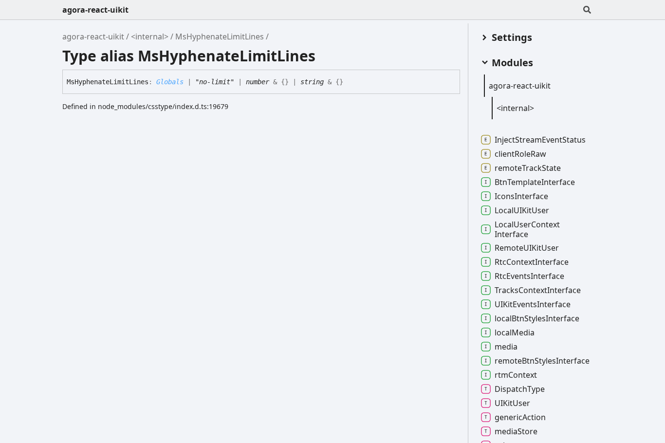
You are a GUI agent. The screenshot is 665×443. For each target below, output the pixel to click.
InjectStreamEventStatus (540, 140)
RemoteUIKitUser (527, 248)
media (506, 346)
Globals (170, 82)
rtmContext (516, 375)
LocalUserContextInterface (527, 229)
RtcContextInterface (532, 262)
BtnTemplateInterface (535, 182)
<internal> (149, 36)
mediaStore (516, 431)
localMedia (515, 332)
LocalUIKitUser (522, 210)
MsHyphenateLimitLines (219, 36)
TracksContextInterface (538, 290)
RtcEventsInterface (529, 276)
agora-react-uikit (95, 9)
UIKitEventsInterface (533, 304)
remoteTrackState (528, 168)
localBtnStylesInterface (537, 318)
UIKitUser (512, 403)
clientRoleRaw (520, 154)
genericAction (520, 417)
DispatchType (520, 389)
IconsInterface (521, 196)
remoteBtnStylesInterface (542, 361)
